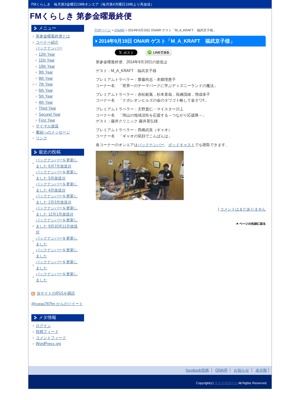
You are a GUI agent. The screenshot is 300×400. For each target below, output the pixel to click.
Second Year (49, 114)
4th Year (46, 102)
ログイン (43, 326)
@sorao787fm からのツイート (57, 304)
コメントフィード (51, 338)
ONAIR (119, 30)
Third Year (47, 108)
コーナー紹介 (47, 42)
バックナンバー (151, 145)
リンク (41, 138)
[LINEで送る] (158, 52)
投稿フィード (47, 331)
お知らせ (241, 370)
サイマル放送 (47, 126)
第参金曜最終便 (226, 383)
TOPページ (102, 30)
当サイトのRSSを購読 (56, 293)
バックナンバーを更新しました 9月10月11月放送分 (57, 226)
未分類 (261, 370)
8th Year (46, 78)
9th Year (46, 72)
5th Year (46, 96)
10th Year (47, 66)
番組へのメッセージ (53, 132)
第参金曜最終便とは (53, 36)
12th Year (47, 54)
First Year (47, 120)
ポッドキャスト (181, 145)
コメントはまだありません (243, 209)
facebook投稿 (197, 370)
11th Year (46, 60)
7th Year (46, 84)
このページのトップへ (251, 223)
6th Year (46, 90)
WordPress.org (48, 343)
